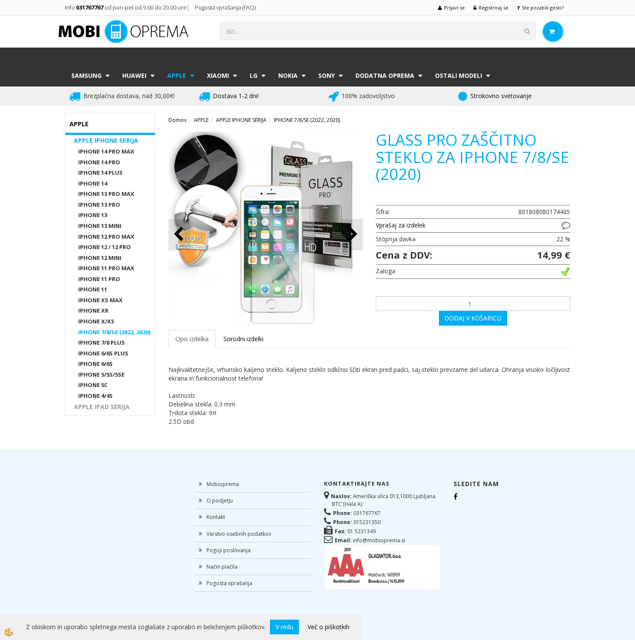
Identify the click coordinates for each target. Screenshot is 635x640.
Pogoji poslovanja (228, 550)
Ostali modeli (458, 75)
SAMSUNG (86, 75)
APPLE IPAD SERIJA (102, 407)
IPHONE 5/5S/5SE (101, 374)
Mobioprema (222, 484)
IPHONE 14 (92, 183)
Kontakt (215, 517)
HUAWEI (134, 75)
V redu (284, 627)
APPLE (176, 75)
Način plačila (222, 566)
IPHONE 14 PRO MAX (106, 151)
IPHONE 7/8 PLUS (101, 342)
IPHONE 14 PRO (99, 162)
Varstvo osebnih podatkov (238, 534)
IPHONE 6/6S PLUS (103, 353)
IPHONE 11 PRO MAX (106, 268)
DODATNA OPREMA (385, 75)
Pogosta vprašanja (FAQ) (226, 7)
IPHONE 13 (92, 215)
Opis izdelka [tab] (192, 339)
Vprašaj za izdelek (400, 225)
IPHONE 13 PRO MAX (106, 194)
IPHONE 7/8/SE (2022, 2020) (114, 332)
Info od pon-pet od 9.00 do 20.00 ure (126, 7)
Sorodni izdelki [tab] (243, 339)
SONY (326, 75)
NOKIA (288, 75)
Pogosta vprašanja (229, 583)
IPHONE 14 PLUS (100, 172)
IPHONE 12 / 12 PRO (104, 247)
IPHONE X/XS (96, 321)
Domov (177, 120)
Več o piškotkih (328, 627)
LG (253, 75)
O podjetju (219, 500)
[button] (352, 234)
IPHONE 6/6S (95, 364)
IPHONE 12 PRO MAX (106, 236)
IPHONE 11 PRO (99, 279)
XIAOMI (218, 75)
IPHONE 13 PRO (99, 204)
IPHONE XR (93, 310)
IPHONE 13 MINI (99, 226)
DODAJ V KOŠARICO (473, 318)
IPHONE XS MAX (100, 300)
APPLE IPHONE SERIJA (106, 140)
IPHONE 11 (92, 289)
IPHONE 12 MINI (99, 258)
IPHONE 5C (93, 385)
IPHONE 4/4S (95, 396)
